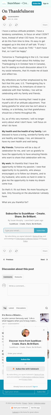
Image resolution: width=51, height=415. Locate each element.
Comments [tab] (7, 277)
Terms (30, 403)
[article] (25, 321)
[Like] (4, 24)
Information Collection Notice (33, 377)
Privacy (24, 403)
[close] (44, 330)
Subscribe (37, 3)
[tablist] (12, 276)
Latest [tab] (11, 308)
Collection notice (39, 403)
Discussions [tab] (21, 308)
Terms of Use (39, 374)
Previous (9, 259)
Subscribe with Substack (27, 368)
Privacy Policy (27, 379)
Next (43, 259)
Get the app (35, 408)
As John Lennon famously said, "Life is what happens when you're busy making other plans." (19, 319)
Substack (15, 412)
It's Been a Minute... (12, 315)
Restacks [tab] (18, 277)
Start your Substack (20, 408)
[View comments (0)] (10, 24)
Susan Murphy (13, 17)
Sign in (46, 3)
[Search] (46, 308)
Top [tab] (4, 308)
